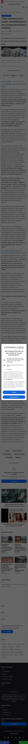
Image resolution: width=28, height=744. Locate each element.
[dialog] (14, 372)
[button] (14, 369)
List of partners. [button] (9, 379)
